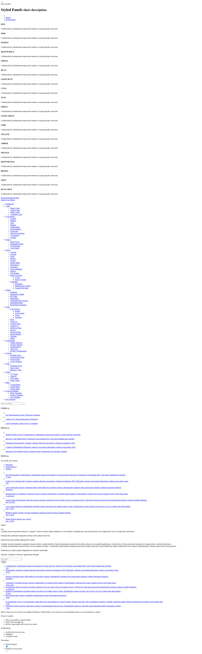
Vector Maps (15, 389)
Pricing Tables (15, 332)
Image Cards (15, 208)
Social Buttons (15, 229)
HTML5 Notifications (18, 351)
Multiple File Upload (22, 286)
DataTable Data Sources (19, 301)
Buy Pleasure (10, 399)
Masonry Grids (15, 370)
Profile (17, 311)
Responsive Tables (17, 294)
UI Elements (10, 217)
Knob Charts (15, 380)
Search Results (15, 334)
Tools (12, 256)
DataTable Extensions (18, 305)
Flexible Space (15, 355)
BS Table (13, 296)
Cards (8, 206)
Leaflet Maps (15, 387)
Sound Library (15, 347)
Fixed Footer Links (17, 357)
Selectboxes (14, 265)
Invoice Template (16, 395)
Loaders (13, 238)
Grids (8, 364)
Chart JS (13, 376)
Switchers (14, 267)
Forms (8, 250)
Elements (13, 292)
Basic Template (16, 393)
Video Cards (15, 212)
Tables (8, 290)
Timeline (13, 336)
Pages (8, 307)
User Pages (15, 309)
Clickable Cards (16, 214)
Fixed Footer (15, 359)
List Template (15, 397)
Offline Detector (16, 343)
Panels (8, 18)
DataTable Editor (16, 303)
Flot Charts (14, 378)
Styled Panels (11, 20)
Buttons (13, 221)
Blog (12, 320)
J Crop (17, 277)
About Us (14, 322)
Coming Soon (15, 324)
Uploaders (14, 282)
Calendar (18, 317)
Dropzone (18, 284)
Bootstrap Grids (16, 366)
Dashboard (10, 204)
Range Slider (15, 263)
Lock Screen (19, 313)
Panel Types (14, 242)
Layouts (13, 254)
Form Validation (16, 269)
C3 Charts (14, 374)
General (13, 219)
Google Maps (15, 385)
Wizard (13, 271)
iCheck (13, 261)
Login (17, 315)
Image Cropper (20, 280)
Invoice (13, 330)
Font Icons (14, 231)
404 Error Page (16, 328)
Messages (9, 465)
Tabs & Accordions (17, 233)
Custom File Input (21, 288)
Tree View (14, 349)
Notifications (15, 227)
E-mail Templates (12, 391)
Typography (14, 235)
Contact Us (14, 326)
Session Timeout (16, 345)
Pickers (13, 259)
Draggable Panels (16, 244)
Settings (8, 469)
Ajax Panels (14, 248)
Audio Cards (15, 210)
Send (3, 562)
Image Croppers (16, 275)
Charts (8, 372)
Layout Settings (16, 362)
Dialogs (13, 225)
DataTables (14, 299)
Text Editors (14, 273)
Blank (12, 338)
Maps (8, 383)
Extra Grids (14, 368)
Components (10, 341)
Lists (12, 223)
